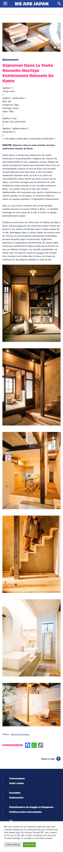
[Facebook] (27, 746)
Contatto (15, 792)
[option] (31, 37)
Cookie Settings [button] (12, 844)
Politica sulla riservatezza (25, 811)
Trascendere (17, 778)
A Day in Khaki (16, 226)
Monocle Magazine (20, 734)
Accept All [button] (29, 844)
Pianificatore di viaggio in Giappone (31, 807)
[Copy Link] (40, 746)
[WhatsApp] (34, 746)
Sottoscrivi (16, 797)
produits (40, 253)
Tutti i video (16, 783)
